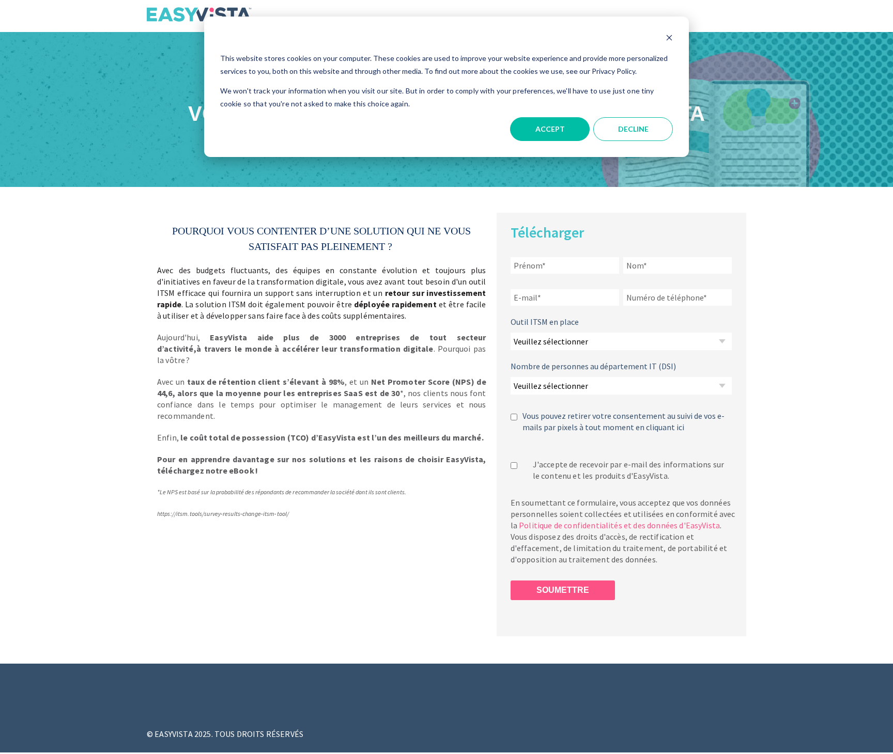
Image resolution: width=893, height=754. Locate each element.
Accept (550, 128)
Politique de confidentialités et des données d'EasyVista (619, 525)
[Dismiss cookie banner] (669, 39)
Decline (633, 128)
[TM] (199, 22)
